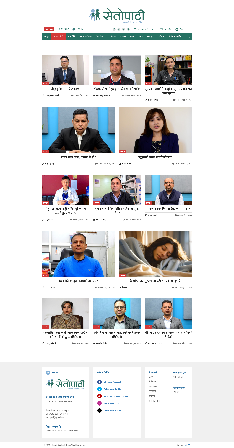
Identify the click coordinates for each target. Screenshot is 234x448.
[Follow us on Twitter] (118, 29)
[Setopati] (65, 384)
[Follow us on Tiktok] (128, 29)
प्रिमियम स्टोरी (175, 37)
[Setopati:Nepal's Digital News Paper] (117, 15)
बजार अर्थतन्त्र (85, 37)
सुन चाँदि (152, 391)
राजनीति (71, 37)
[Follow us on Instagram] (123, 29)
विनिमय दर (153, 381)
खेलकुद (150, 37)
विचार (113, 37)
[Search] (188, 36)
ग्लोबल (161, 37)
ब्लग (141, 37)
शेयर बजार (153, 386)
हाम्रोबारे (152, 396)
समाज (123, 37)
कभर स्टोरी (58, 37)
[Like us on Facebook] (114, 29)
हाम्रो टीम (176, 392)
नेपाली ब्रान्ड (101, 37)
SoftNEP (186, 445)
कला (132, 37)
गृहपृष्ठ (151, 376)
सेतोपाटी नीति (154, 401)
